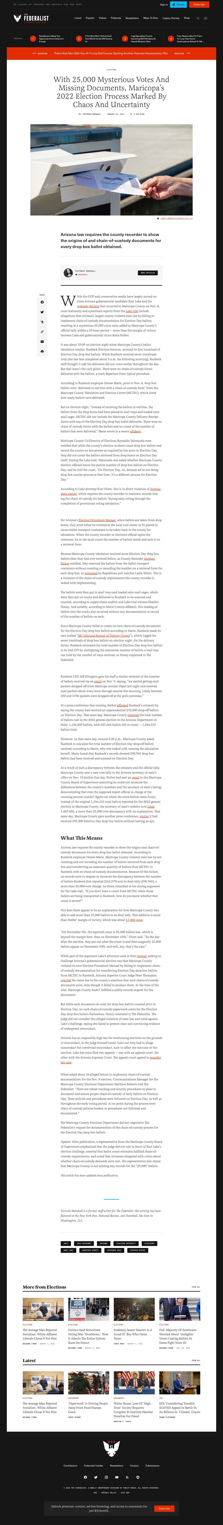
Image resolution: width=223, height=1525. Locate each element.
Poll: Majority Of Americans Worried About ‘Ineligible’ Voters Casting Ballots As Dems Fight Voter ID (177, 1336)
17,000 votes (134, 920)
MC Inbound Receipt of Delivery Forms (104, 636)
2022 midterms (84, 1243)
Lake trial (132, 311)
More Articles (148, 273)
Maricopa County (90, 1250)
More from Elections (44, 1287)
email (98, 681)
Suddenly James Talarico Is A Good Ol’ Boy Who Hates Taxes (133, 1334)
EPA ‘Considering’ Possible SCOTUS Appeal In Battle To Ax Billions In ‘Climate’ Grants (179, 1408)
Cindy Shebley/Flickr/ (172, 218)
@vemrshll (83, 275)
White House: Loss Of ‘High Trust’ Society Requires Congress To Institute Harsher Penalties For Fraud (133, 1410)
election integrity (126, 1243)
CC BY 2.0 (188, 218)
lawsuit (142, 956)
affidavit (135, 431)
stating (144, 816)
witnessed (91, 573)
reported (133, 715)
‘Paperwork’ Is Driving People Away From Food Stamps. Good (88, 1408)
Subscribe (199, 4)
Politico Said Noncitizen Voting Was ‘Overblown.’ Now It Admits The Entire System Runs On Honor (88, 1336)
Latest (29, 1360)
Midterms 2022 (114, 1250)
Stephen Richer (137, 1250)
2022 (66, 1243)
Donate (181, 4)
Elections (149, 1243)
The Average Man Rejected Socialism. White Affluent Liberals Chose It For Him (40, 1334)
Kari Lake (68, 1250)
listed (150, 806)
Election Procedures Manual (97, 520)
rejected (66, 980)
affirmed (122, 705)
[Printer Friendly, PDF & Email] (42, 352)
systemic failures (88, 306)
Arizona (103, 1243)
